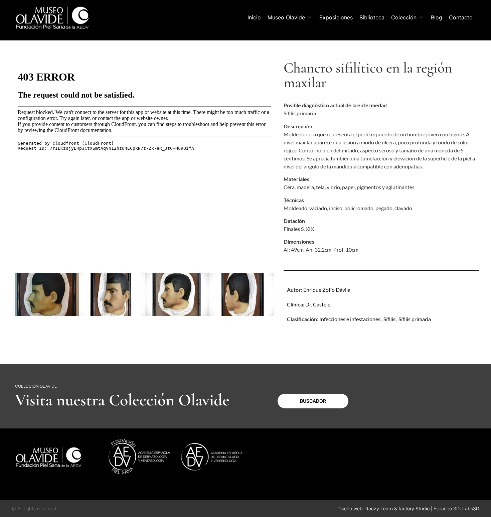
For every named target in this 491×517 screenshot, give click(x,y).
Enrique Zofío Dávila (326, 289)
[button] (290, 17)
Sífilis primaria (414, 319)
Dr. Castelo (318, 304)
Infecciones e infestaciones (349, 319)
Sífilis (389, 319)
